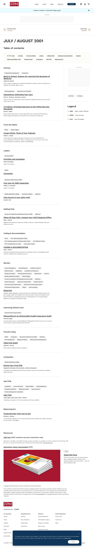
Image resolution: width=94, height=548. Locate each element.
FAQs (56, 523)
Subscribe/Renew (43, 516)
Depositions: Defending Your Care (18, 95)
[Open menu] (4, 4)
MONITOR (8, 291)
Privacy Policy (67, 538)
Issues (36, 4)
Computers (39, 59)
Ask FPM (48, 59)
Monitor (78, 56)
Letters (41, 56)
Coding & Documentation (65, 56)
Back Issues (41, 526)
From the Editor (31, 56)
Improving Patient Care (14, 59)
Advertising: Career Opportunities (16, 447)
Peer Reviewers (25, 519)
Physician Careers (43, 529)
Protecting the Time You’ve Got (17, 414)
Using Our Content (43, 523)
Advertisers (24, 526)
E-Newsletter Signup (44, 519)
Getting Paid (50, 56)
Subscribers (24, 523)
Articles (20, 56)
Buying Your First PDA (13, 365)
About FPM (58, 516)
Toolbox (6, 523)
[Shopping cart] (81, 4)
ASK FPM (7, 395)
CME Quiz (60, 4)
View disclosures (48, 442)
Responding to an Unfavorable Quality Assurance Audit (27, 316)
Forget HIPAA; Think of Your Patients (19, 133)
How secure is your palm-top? (17, 197)
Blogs (51, 4)
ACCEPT (73, 541)
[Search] (88, 4)
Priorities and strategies (14, 159)
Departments (7, 532)
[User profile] (85, 4)
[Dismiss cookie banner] (78, 533)
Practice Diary (28, 59)
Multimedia (7, 536)
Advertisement (47, 14)
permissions (40, 494)
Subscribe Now (70, 455)
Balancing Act (59, 59)
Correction (8, 173)
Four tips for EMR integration (16, 183)
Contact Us (58, 519)
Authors (23, 516)
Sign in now (57, 10)
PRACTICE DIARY (11, 343)
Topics (44, 4)
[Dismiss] (88, 10)
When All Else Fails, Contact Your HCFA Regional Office (27, 217)
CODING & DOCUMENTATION (16, 247)
